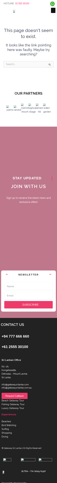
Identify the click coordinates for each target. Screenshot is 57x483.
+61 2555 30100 (15, 347)
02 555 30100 (22, 3)
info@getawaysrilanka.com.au (17, 387)
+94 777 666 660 (15, 336)
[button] (53, 10)
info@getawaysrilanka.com (15, 384)
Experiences (9, 414)
